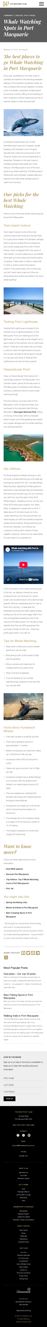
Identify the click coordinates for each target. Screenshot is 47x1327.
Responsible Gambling (23, 1310)
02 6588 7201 (23, 1156)
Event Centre (23, 1230)
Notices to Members (23, 1255)
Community (8, 15)
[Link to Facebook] (18, 1135)
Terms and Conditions (23, 1273)
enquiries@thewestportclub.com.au (23, 1145)
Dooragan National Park (25, 412)
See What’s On (23, 1172)
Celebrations (23, 1239)
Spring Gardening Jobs (16, 902)
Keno (23, 1200)
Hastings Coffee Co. (23, 1192)
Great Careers (23, 1267)
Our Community (23, 1258)
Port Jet (9, 888)
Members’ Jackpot (23, 1178)
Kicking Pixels (26, 1322)
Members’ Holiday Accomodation (23, 1220)
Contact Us (23, 1270)
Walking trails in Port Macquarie (21, 1015)
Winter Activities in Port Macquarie (22, 907)
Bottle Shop (23, 1198)
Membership (24, 1211)
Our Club (23, 1252)
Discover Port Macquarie (17, 874)
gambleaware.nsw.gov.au (23, 1302)
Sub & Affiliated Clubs (23, 1264)
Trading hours (23, 1279)
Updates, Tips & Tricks (25, 15)
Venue (23, 1233)
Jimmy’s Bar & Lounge (23, 1195)
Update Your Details (23, 1217)
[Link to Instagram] (23, 1135)
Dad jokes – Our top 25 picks (20, 973)
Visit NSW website (14, 869)
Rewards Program (23, 1214)
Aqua (23, 1189)
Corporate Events (23, 1242)
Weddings (23, 1236)
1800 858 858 (23, 1305)
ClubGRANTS (23, 1261)
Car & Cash (23, 1175)
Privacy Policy (23, 1276)
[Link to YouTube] (29, 1135)
